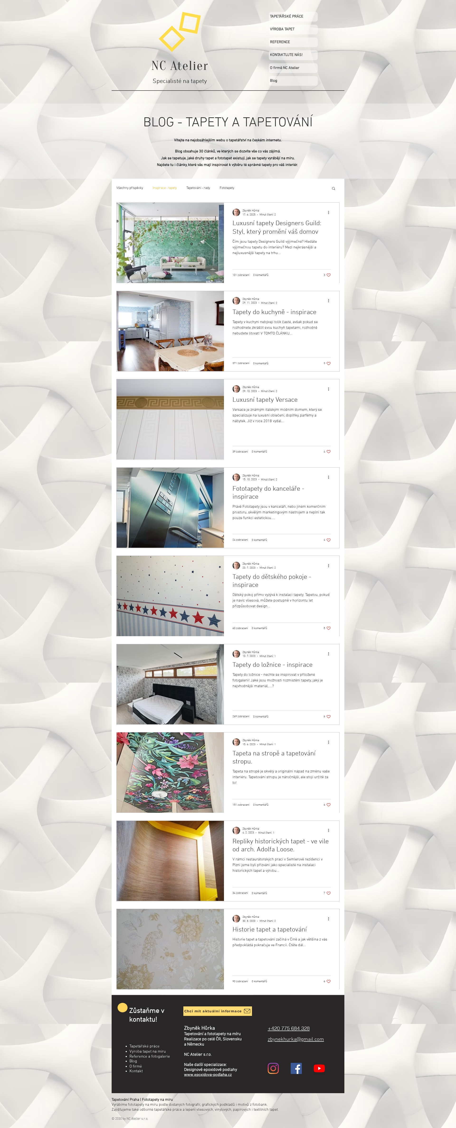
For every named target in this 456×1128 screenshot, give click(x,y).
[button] (333, 188)
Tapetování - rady (198, 188)
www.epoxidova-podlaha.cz (208, 1075)
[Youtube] (319, 1068)
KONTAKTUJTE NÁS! (286, 55)
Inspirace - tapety (165, 188)
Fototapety (227, 188)
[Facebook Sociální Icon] (296, 1068)
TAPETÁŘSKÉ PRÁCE (286, 16)
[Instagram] (273, 1068)
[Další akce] (330, 212)
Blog (273, 80)
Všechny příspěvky (129, 188)
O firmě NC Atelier (284, 68)
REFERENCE (280, 42)
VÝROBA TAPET (282, 29)
